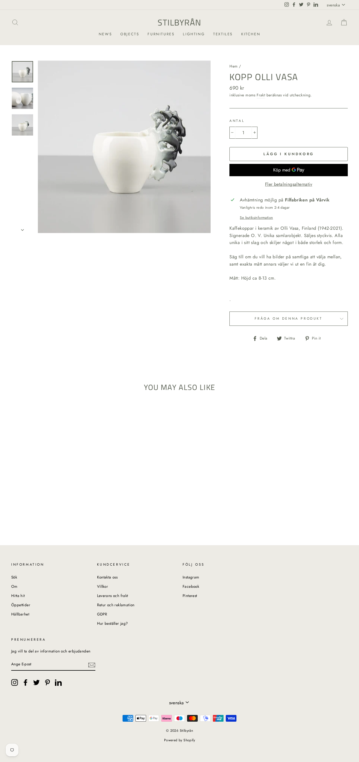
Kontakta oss (107, 577)
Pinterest (190, 595)
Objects (129, 34)
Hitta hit (18, 595)
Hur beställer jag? (112, 623)
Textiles (223, 34)
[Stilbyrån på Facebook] (25, 682)
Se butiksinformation (256, 217)
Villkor (102, 586)
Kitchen (250, 34)
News (105, 34)
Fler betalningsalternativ (288, 184)
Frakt (261, 95)
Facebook (191, 586)
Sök (14, 577)
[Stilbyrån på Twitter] (36, 682)
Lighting (194, 34)
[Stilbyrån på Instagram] (14, 682)
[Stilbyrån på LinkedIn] (58, 682)
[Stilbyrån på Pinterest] (47, 682)
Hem (233, 66)
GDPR (102, 614)
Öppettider (20, 605)
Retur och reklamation (116, 605)
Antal (236, 120)
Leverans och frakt (112, 595)
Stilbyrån (179, 22)
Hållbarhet (20, 614)
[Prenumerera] (91, 664)
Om (14, 586)
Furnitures (161, 34)
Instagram (191, 577)
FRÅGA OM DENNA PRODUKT (288, 318)
